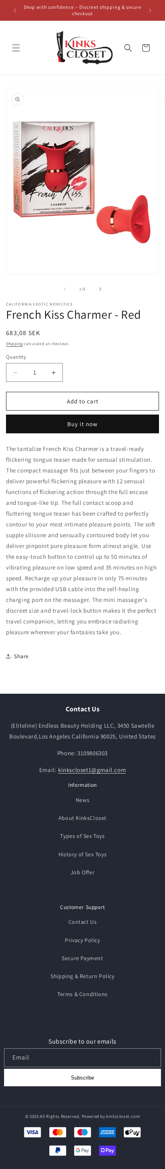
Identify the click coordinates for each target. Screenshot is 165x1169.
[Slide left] (65, 289)
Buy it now (82, 424)
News (82, 800)
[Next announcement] (150, 10)
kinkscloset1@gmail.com (92, 770)
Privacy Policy (82, 940)
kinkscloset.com (123, 1116)
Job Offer (82, 872)
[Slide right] (100, 289)
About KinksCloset (82, 818)
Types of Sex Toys (82, 836)
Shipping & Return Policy (82, 976)
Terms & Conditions (82, 994)
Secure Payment (82, 958)
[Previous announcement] (15, 10)
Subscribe (82, 1078)
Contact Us (82, 921)
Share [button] (21, 656)
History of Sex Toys (82, 854)
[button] (16, 48)
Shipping (14, 343)
